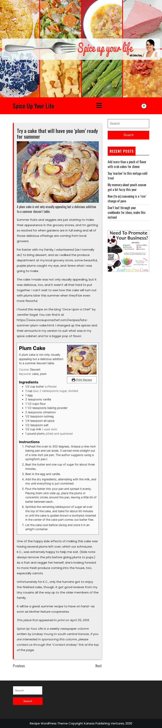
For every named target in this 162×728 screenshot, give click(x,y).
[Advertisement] (128, 301)
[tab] (99, 105)
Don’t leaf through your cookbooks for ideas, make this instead (127, 212)
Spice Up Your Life (33, 105)
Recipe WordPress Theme (49, 723)
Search (128, 135)
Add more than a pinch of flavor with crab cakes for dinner (127, 164)
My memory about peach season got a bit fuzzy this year (127, 187)
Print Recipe (83, 379)
